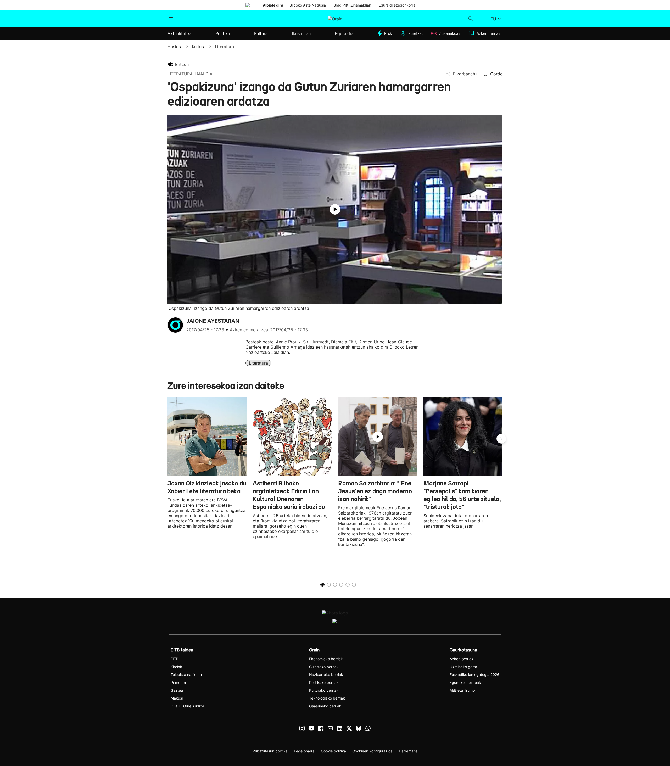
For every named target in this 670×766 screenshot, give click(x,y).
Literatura (258, 363)
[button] (501, 439)
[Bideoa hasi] (335, 209)
